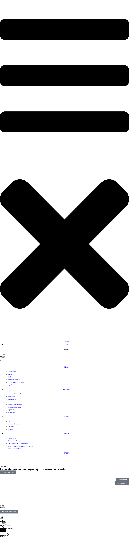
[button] (64, 170)
